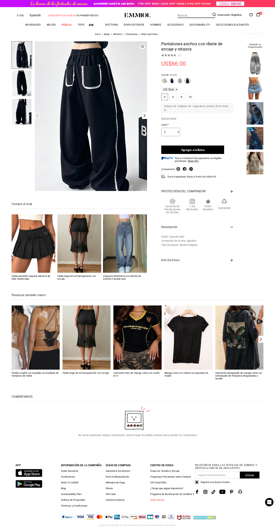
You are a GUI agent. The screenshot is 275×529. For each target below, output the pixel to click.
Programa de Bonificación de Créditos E (172, 494)
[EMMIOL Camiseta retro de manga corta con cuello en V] (137, 337)
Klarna (109, 488)
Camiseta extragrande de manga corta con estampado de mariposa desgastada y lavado (238, 375)
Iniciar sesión (223, 14)
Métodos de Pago (115, 482)
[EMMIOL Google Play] (29, 487)
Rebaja (67, 24)
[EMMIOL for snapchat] (240, 491)
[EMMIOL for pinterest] (232, 491)
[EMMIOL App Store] (29, 476)
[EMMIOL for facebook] (197, 491)
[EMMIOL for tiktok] (213, 491)
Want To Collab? (70, 482)
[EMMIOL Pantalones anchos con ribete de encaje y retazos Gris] (179, 82)
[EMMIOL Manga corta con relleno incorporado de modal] (188, 337)
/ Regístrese (236, 14)
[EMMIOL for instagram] (205, 491)
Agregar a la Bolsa (192, 150)
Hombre (155, 24)
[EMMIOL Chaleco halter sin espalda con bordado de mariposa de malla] (36, 337)
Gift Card (111, 494)
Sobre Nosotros (69, 471)
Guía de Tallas (168, 118)
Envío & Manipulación (117, 476)
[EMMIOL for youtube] (222, 491)
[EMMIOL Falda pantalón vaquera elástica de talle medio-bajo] (33, 243)
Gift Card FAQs (158, 482)
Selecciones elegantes (232, 24)
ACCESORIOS (175, 24)
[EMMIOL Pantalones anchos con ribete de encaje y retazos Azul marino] (171, 82)
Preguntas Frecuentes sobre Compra (170, 476)
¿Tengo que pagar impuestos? (166, 488)
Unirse (249, 475)
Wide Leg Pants (149, 34)
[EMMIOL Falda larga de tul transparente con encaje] (79, 243)
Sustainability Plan (71, 494)
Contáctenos (68, 476)
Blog (63, 488)
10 (190, 96)
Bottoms (111, 24)
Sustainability (200, 24)
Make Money (157, 500)
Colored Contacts (115, 500)
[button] (260, 339)
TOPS (81, 24)
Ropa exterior (134, 24)
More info (193, 161)
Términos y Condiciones (74, 505)
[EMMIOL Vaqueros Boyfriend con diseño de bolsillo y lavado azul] (125, 243)
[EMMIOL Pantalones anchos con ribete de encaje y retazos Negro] (187, 82)
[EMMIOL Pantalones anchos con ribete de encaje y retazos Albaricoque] (164, 82)
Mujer (51, 24)
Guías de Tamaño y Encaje (164, 471)
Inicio (98, 34)
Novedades (33, 24)
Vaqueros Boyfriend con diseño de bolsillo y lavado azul (122, 277)
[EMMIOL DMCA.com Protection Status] (204, 520)
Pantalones (132, 34)
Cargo (94, 25)
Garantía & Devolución (118, 471)
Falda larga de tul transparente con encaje (85, 372)
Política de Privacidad (73, 500)
